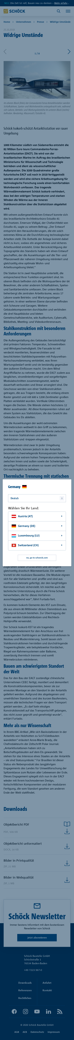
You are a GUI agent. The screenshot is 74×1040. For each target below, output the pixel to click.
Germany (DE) (26, 526)
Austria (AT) (25, 516)
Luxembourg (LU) (29, 535)
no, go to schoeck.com (37, 557)
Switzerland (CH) (28, 545)
